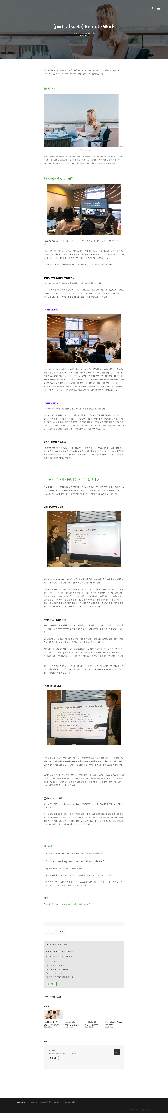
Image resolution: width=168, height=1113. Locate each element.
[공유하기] (50, 932)
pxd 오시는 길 (46, 1102)
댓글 (46, 1041)
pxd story (52, 1050)
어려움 (70, 951)
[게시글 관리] (53, 932)
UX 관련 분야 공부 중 (56, 965)
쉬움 (63, 951)
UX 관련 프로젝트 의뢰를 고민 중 (60, 977)
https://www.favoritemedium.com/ (75, 904)
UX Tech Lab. (70, 1102)
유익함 (62, 956)
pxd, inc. (34, 1102)
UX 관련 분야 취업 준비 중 (58, 969)
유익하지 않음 (66, 956)
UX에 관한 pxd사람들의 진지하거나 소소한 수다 (63, 1053)
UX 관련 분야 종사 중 (56, 973)
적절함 (66, 951)
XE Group (57, 1102)
